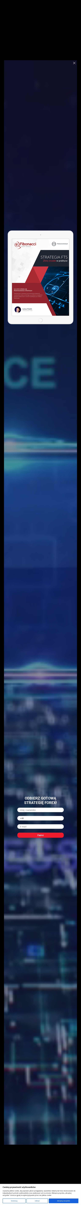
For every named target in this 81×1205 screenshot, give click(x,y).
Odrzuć (37, 1201)
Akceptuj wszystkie (63, 1201)
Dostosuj (14, 1201)
